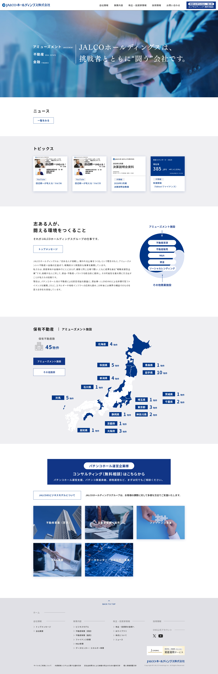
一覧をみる (44, 120)
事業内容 (118, 5)
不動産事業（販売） (84, 635)
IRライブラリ (121, 631)
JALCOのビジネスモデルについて (57, 495)
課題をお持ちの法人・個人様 (201, 4)
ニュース (119, 639)
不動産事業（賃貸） (84, 631)
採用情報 (156, 5)
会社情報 (103, 5)
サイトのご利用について (43, 665)
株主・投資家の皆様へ (125, 626)
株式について (121, 635)
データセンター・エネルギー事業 (90, 648)
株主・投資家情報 (137, 5)
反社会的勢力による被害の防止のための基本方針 (102, 665)
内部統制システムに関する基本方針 (68, 665)
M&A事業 (80, 643)
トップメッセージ (48, 249)
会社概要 (39, 631)
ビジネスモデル (82, 626)
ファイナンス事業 (83, 639)
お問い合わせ (173, 5)
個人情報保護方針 (130, 665)
